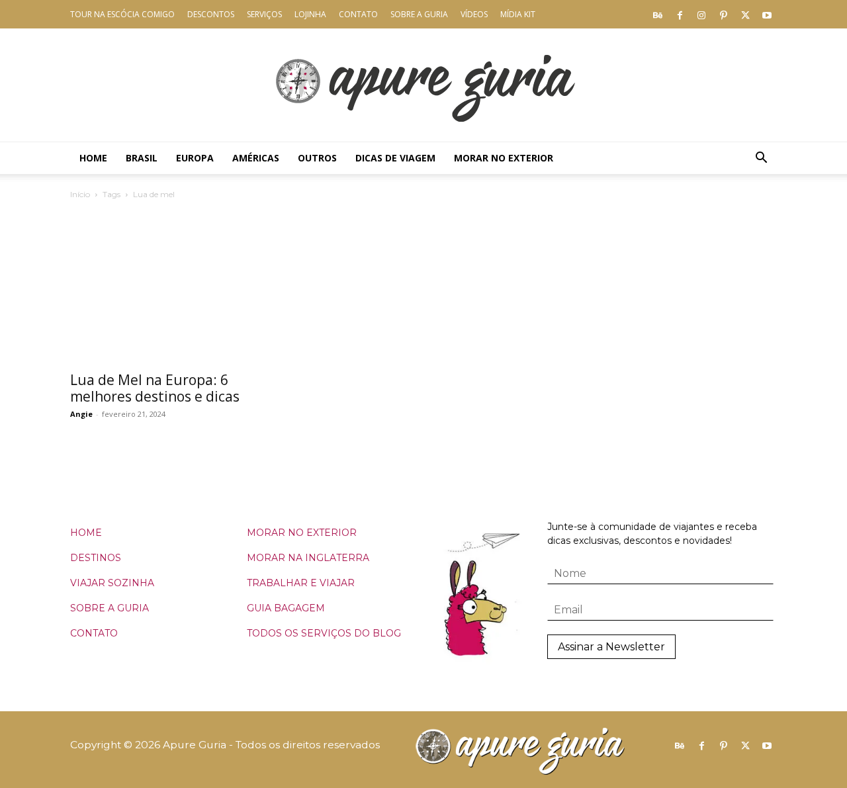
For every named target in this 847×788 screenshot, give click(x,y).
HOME (86, 533)
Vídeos (474, 14)
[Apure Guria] (423, 85)
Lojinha (310, 14)
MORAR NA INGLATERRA (308, 558)
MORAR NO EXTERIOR (302, 533)
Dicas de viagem (395, 158)
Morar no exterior (503, 158)
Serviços (264, 14)
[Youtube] (767, 14)
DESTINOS (95, 558)
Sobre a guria (419, 14)
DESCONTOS (210, 14)
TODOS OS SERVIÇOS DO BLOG (324, 633)
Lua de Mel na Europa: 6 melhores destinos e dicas (155, 388)
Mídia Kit (517, 14)
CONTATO (94, 633)
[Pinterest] (723, 14)
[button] (761, 159)
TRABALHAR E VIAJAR (301, 583)
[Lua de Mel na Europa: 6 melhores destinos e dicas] (177, 285)
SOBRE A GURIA (109, 608)
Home (93, 158)
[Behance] (658, 14)
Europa (195, 158)
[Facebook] (680, 14)
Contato (358, 14)
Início (80, 194)
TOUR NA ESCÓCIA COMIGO (122, 14)
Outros (317, 158)
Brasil (141, 158)
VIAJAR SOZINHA (112, 583)
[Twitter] (745, 14)
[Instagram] (701, 14)
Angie (81, 414)
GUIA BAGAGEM (286, 608)
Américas (255, 158)
